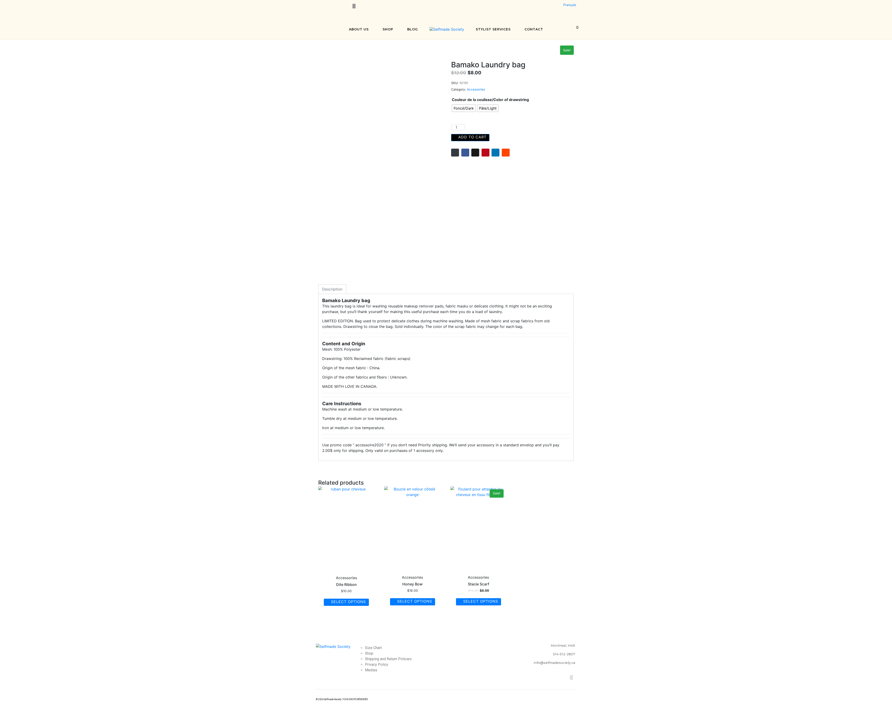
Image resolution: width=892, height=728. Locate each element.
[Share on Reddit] (506, 153)
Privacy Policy (376, 664)
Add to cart (472, 137)
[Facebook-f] (319, 6)
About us (359, 29)
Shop (388, 29)
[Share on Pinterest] (485, 153)
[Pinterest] (337, 6)
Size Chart (373, 648)
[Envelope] (354, 6)
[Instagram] (328, 6)
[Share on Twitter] (475, 153)
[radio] (464, 108)
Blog (412, 29)
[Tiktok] (345, 6)
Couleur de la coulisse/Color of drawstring (490, 99)
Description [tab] (332, 289)
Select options (348, 601)
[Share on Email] (455, 153)
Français (569, 5)
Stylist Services (493, 29)
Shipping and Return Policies (388, 659)
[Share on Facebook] (465, 153)
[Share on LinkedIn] (495, 153)
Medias (371, 670)
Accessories (476, 89)
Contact (534, 29)
